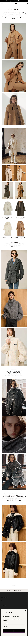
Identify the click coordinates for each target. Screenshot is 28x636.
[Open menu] (3, 4)
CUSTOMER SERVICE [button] (4, 597)
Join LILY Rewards (17, 590)
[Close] (25, 610)
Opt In (14, 630)
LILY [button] (1, 601)
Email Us (9, 590)
